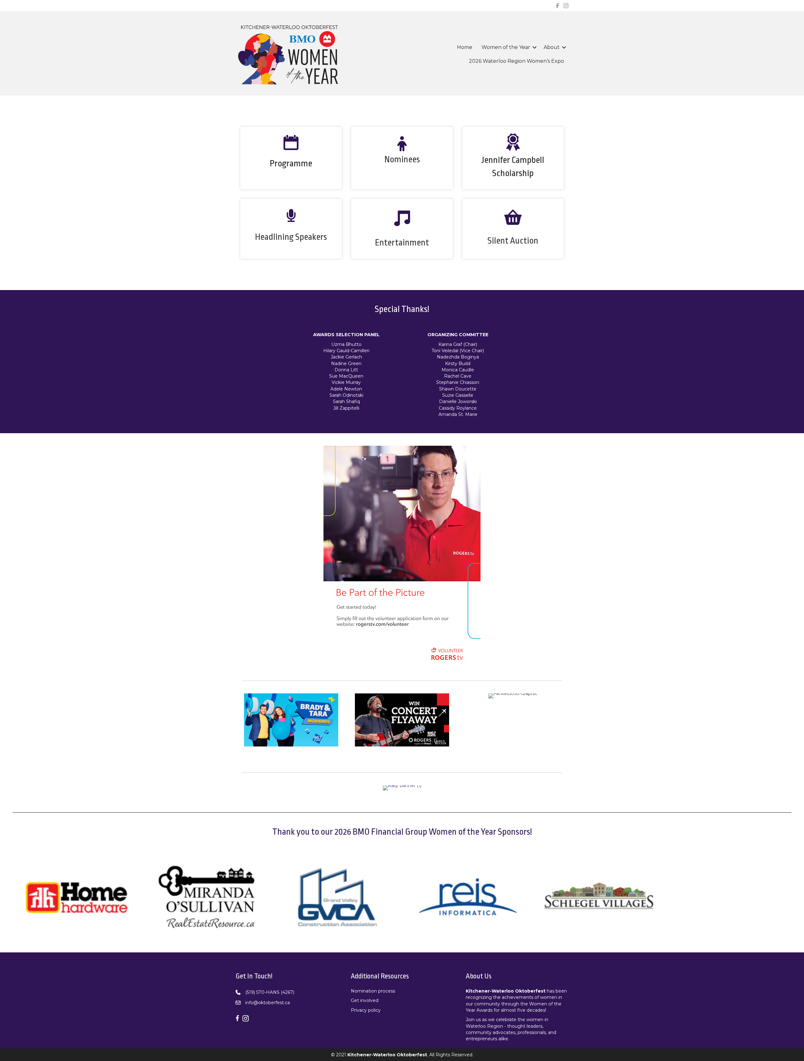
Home (464, 47)
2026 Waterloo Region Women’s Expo (516, 61)
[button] (534, 47)
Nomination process (373, 991)
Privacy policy (366, 1010)
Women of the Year (505, 47)
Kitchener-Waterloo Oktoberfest (506, 991)
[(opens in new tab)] (402, 556)
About (552, 47)
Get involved (364, 1000)
